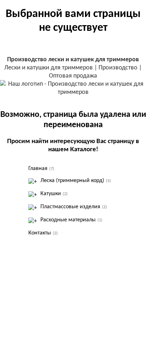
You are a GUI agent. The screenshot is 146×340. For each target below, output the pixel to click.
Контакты (43, 233)
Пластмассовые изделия (73, 207)
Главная (41, 168)
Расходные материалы (71, 220)
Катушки (54, 194)
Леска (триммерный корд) (75, 180)
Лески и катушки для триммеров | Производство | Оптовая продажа (73, 67)
